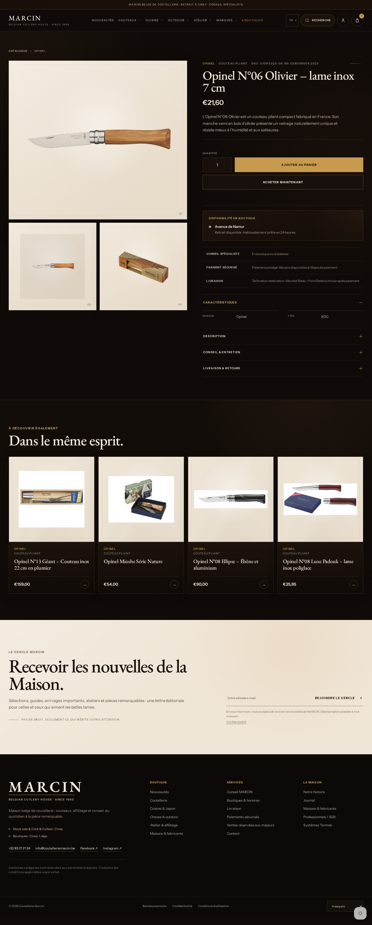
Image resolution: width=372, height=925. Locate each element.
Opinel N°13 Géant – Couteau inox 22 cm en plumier (51, 564)
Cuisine (152, 20)
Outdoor (176, 20)
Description (214, 336)
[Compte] (343, 20)
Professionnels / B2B (319, 817)
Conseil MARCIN (239, 792)
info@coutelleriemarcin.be (55, 848)
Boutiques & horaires (243, 800)
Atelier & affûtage (164, 825)
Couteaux (127, 20)
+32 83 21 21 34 (19, 848)
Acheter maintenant (283, 182)
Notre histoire (314, 792)
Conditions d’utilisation (213, 906)
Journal (309, 800)
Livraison (234, 808)
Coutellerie (158, 800)
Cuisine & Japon (162, 808)
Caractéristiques (220, 302)
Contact (233, 833)
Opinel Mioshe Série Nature (133, 561)
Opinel (209, 63)
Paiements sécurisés (243, 817)
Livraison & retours (221, 368)
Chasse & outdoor (164, 817)
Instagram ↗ (112, 848)
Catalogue (18, 51)
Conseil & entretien (221, 352)
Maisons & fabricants (166, 833)
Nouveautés (103, 20)
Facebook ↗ (89, 848)
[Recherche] (318, 20)
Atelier (200, 20)
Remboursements (154, 906)
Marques (225, 20)
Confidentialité (236, 722)
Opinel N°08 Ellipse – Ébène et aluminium (225, 564)
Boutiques (254, 20)
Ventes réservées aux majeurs (250, 825)
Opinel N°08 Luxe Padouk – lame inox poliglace (318, 564)
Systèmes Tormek (317, 825)
